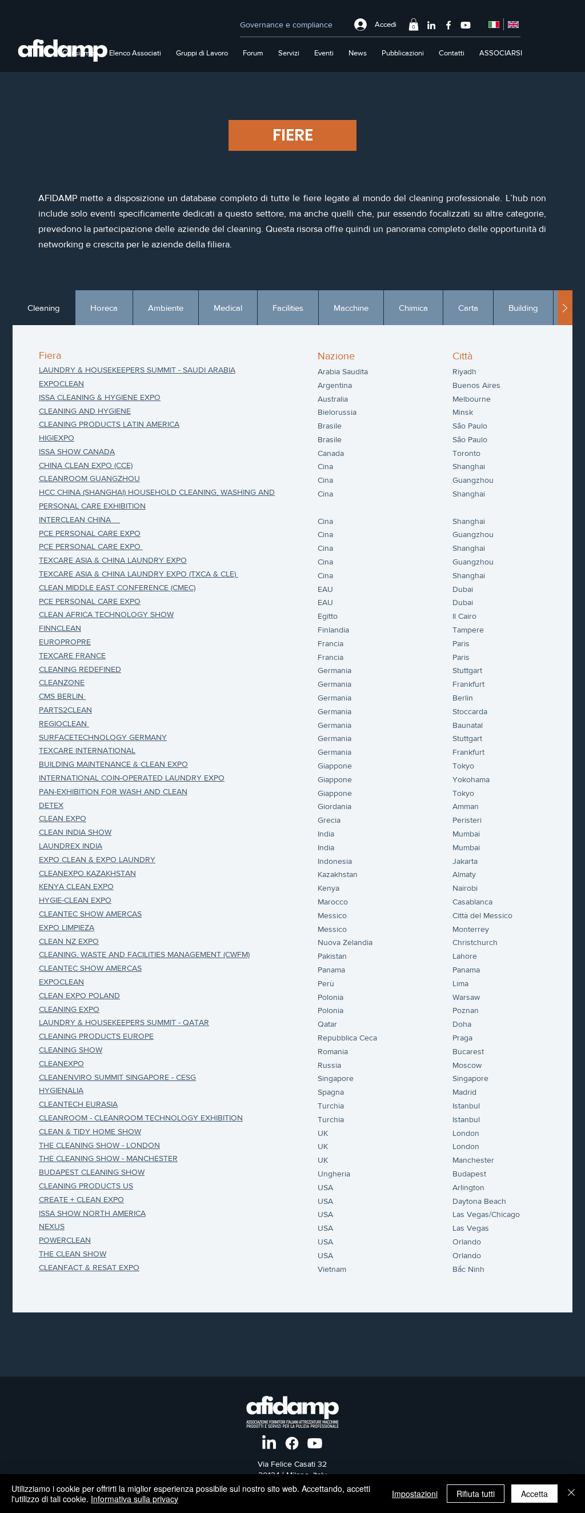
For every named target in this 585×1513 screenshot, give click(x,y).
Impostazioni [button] (415, 1493)
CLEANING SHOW (70, 1049)
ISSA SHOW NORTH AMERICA (92, 1213)
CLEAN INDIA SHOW (75, 831)
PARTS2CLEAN (65, 709)
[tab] (44, 307)
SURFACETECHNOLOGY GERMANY (103, 737)
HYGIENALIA (61, 1090)
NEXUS (52, 1226)
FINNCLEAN (60, 628)
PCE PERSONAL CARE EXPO (90, 533)
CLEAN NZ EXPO (69, 941)
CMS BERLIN (62, 696)
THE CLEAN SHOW (72, 1253)
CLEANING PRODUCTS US (86, 1185)
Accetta (534, 1493)
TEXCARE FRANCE (72, 655)
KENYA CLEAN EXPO (76, 886)
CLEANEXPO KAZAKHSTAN (87, 873)
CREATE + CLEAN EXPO (81, 1199)
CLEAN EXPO (62, 818)
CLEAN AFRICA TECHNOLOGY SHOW (106, 614)
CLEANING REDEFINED (80, 669)
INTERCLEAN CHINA (75, 519)
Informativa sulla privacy (134, 1498)
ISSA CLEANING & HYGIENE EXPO (100, 397)
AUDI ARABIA (211, 369)
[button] (413, 24)
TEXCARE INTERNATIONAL (87, 750)
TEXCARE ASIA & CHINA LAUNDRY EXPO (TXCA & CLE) (138, 573)
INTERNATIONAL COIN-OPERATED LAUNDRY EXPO (132, 777)
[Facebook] (448, 25)
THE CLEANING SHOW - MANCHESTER (108, 1158)
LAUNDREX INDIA (70, 845)
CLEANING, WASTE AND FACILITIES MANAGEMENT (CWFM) (144, 954)
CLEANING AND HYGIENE (85, 410)
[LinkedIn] (431, 25)
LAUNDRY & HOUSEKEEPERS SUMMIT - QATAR (124, 1022)
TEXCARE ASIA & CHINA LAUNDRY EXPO (113, 560)
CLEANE (53, 1063)
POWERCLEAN (65, 1239)
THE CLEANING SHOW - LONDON (99, 1145)
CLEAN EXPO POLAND (79, 995)
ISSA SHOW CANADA (77, 451)
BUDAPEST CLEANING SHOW (92, 1171)
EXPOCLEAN (61, 383)
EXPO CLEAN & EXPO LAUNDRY (97, 859)
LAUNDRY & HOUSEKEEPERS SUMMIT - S (113, 369)
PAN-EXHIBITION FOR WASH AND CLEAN (113, 791)
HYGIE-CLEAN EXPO (75, 899)
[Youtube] (465, 25)
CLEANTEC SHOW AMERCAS (90, 913)
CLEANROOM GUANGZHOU (89, 478)
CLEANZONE (62, 682)
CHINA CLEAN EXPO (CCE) (86, 465)
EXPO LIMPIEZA (66, 927)
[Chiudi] (571, 1493)
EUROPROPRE (65, 641)
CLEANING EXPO (69, 1009)
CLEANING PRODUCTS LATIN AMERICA (109, 424)
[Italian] (493, 24)
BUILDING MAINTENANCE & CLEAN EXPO (113, 763)
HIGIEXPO (56, 437)
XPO (76, 1063)
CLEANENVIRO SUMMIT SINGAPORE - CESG (117, 1077)
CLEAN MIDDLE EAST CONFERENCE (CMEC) (117, 587)
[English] (513, 24)
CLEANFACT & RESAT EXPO (89, 1267)
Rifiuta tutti (475, 1493)
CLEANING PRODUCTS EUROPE (96, 1035)
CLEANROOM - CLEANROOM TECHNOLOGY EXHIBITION (141, 1117)
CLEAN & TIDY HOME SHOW (90, 1131)
